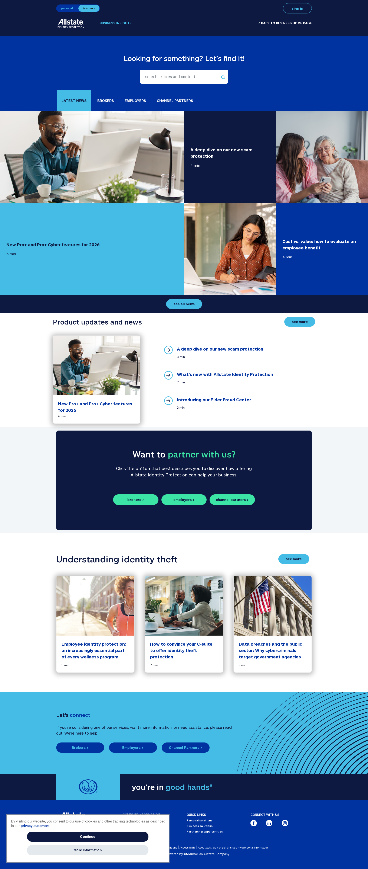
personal (67, 8)
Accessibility (188, 847)
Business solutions (200, 825)
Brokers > (80, 747)
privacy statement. (35, 826)
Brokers (105, 101)
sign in (297, 8)
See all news (184, 304)
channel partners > (232, 500)
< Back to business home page (285, 23)
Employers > (133, 747)
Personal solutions (199, 820)
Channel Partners (175, 101)
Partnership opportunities (205, 831)
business (89, 8)
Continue (87, 836)
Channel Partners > (185, 747)
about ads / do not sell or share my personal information (233, 847)
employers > (184, 500)
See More (303, 321)
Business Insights (116, 23)
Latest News (74, 101)
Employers (135, 101)
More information (88, 850)
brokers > (135, 500)
